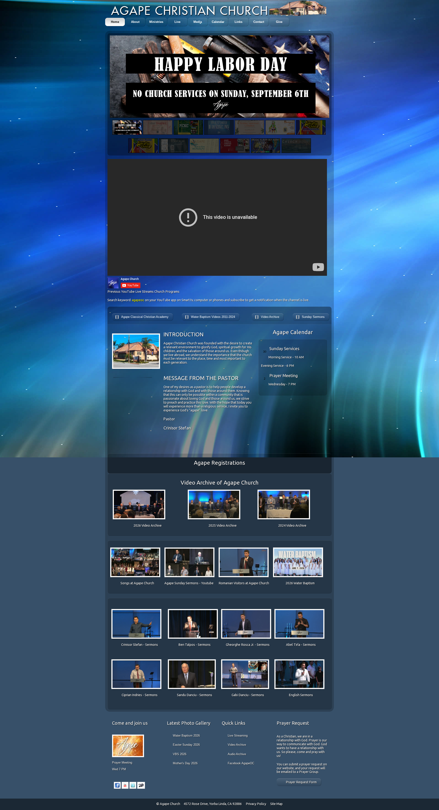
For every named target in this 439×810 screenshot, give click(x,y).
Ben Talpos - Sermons (194, 644)
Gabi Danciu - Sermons (248, 695)
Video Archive (237, 744)
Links (238, 22)
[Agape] (190, 11)
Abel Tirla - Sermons (301, 644)
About (135, 22)
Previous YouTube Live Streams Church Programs (143, 291)
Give (279, 22)
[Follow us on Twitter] (132, 787)
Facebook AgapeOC (241, 763)
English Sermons (301, 695)
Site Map (276, 804)
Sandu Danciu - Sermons (194, 695)
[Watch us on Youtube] (125, 787)
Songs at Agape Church (137, 583)
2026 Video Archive (148, 525)
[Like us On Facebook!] (117, 787)
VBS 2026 (179, 754)
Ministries (156, 22)
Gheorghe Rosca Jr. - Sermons (248, 644)
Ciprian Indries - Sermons (140, 695)
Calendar (218, 22)
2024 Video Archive (292, 525)
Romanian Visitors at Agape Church (244, 583)
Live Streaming (238, 735)
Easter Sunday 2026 (186, 744)
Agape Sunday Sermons (181, 583)
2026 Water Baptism (300, 583)
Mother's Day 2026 (185, 763)
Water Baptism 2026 (186, 735)
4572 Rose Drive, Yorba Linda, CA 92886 (213, 804)
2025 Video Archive (223, 525)
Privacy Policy (256, 804)
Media (197, 22)
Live (177, 22)
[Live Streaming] (141, 787)
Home (115, 22)
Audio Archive (237, 754)
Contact (258, 22)
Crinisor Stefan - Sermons (139, 644)
